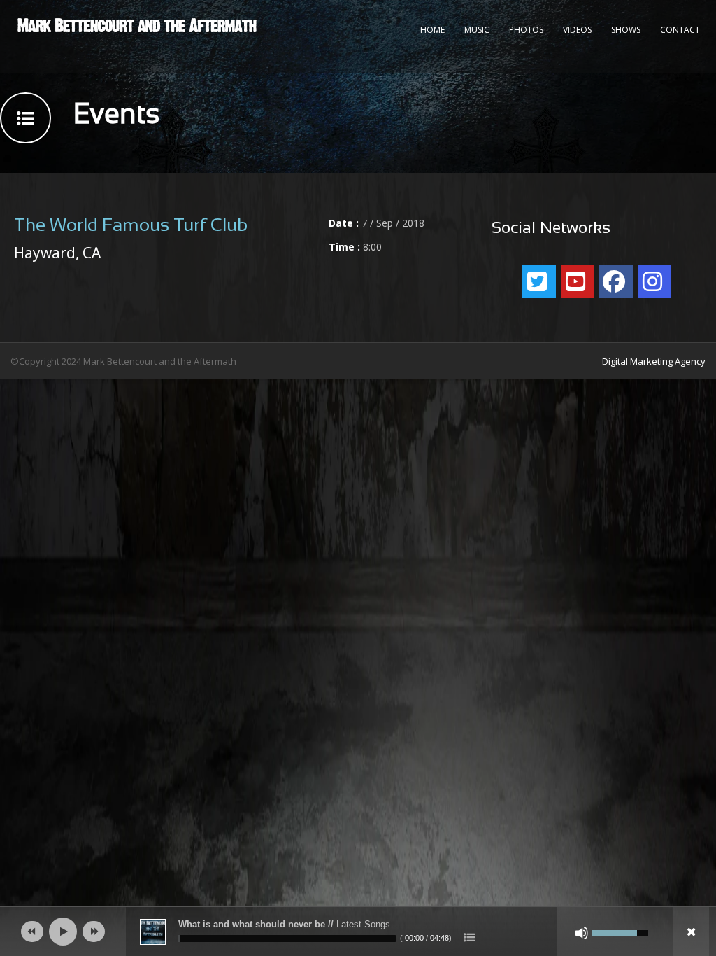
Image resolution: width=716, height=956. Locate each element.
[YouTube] (577, 281)
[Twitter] (539, 281)
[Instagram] (654, 281)
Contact (680, 30)
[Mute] (582, 933)
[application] (358, 931)
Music (476, 30)
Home (432, 30)
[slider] (287, 938)
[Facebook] (616, 281)
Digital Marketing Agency (654, 361)
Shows (625, 30)
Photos (526, 30)
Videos (577, 30)
